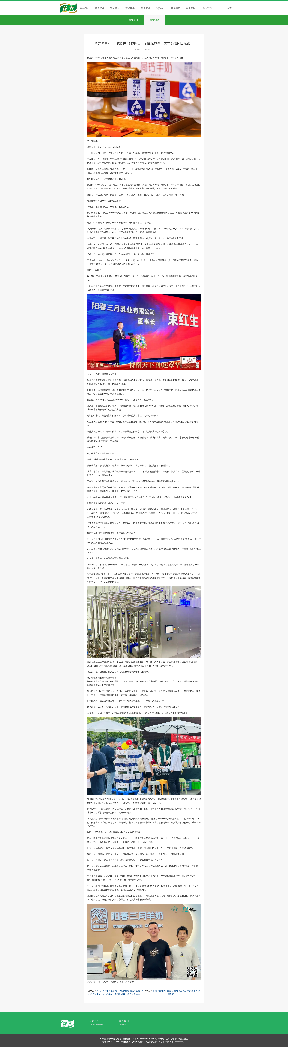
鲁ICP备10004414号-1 (176, 1042)
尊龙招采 (154, 20)
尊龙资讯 (133, 20)
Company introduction (96, 1024)
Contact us (122, 1024)
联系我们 (124, 1021)
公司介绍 (94, 1021)
